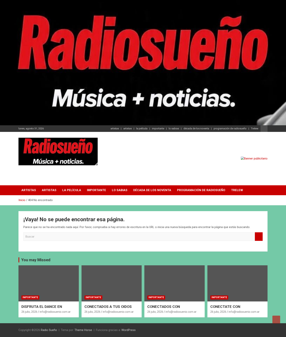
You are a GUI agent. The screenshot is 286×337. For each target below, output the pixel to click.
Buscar (259, 236)
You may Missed (35, 260)
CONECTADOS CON (163, 306)
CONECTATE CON (225, 306)
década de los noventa (196, 128)
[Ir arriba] (276, 319)
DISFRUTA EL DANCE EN (41, 306)
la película (141, 128)
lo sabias (174, 128)
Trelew (254, 128)
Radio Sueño (40, 170)
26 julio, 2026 (29, 311)
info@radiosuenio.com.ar (55, 311)
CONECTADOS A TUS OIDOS (108, 306)
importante (158, 128)
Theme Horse (83, 330)
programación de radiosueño (230, 128)
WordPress (128, 330)
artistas (115, 128)
